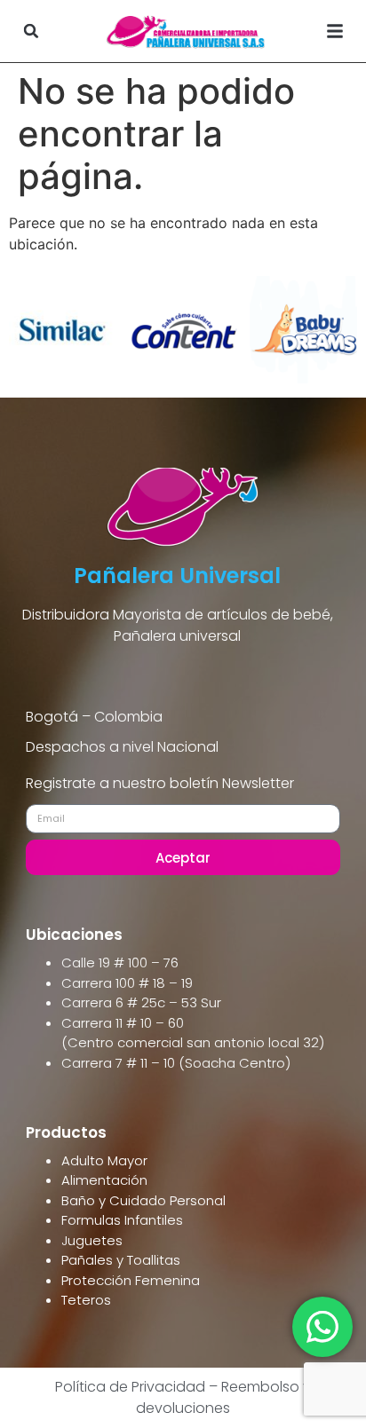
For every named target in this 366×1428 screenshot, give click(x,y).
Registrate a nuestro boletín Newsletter (160, 785)
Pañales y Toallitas (120, 1259)
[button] (31, 31)
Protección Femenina (130, 1280)
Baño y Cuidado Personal (143, 1200)
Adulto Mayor (104, 1160)
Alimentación (104, 1180)
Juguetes (92, 1240)
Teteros (86, 1299)
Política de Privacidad (130, 1387)
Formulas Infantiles (122, 1220)
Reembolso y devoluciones (223, 1397)
